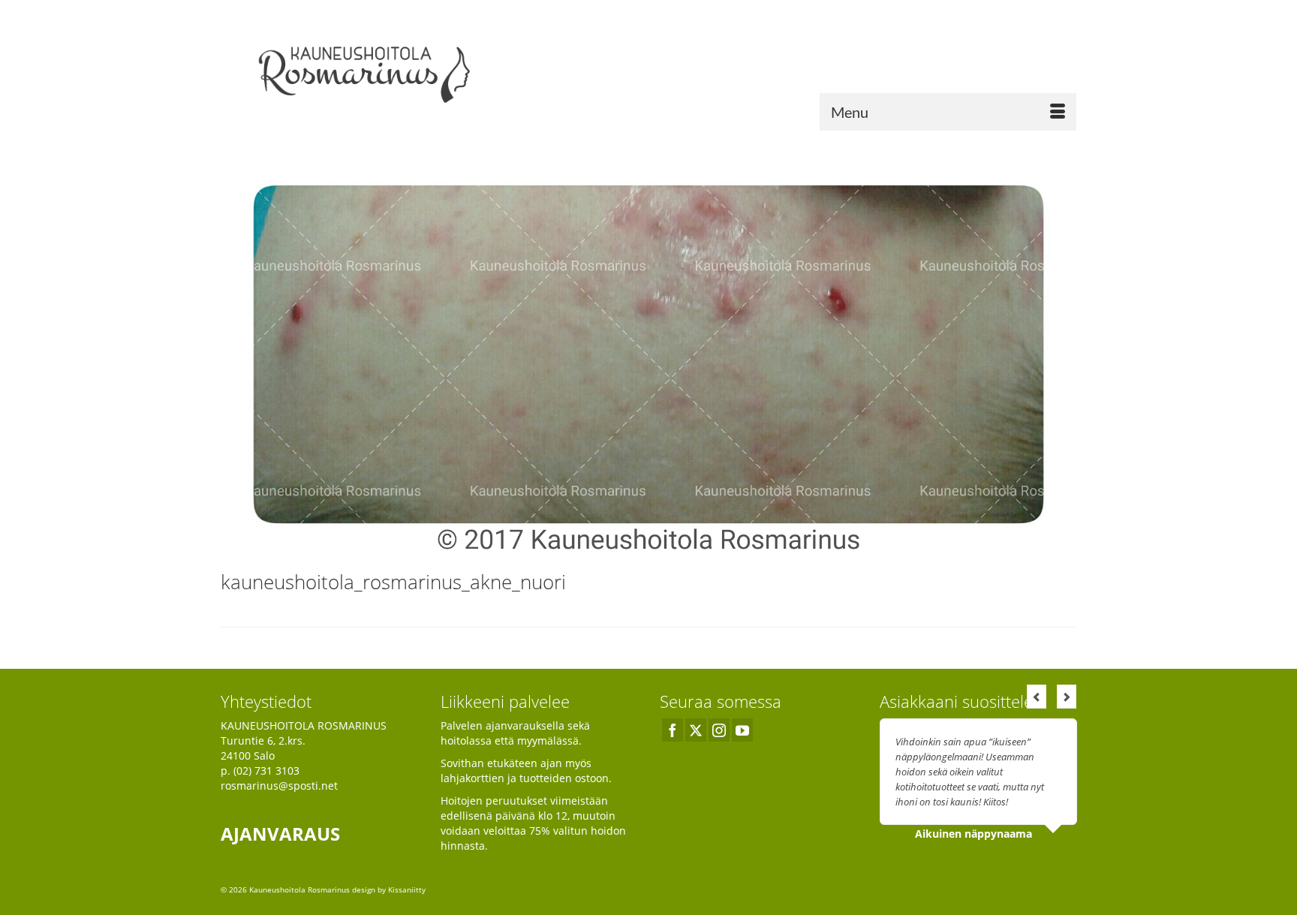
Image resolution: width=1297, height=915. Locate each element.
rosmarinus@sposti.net (279, 785)
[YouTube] (742, 730)
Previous (1036, 697)
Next (1066, 697)
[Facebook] (672, 730)
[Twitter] (695, 730)
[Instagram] (719, 730)
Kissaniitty (407, 889)
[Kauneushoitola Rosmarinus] (356, 71)
